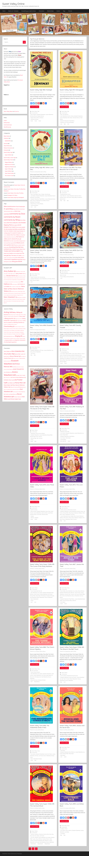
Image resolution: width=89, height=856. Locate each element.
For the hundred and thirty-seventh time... (15, 229)
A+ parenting (8, 209)
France (11, 328)
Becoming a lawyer (13, 314)
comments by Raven (12, 217)
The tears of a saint (16, 255)
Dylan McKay (14, 279)
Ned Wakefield (33, 597)
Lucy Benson (13, 286)
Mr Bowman (21, 387)
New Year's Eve (33, 835)
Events (58, 11)
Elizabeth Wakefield (41, 114)
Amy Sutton (62, 353)
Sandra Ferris (14, 299)
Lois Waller (66, 832)
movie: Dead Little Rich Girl (36, 591)
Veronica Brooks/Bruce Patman (69, 600)
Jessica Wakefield (49, 114)
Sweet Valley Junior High (10, 157)
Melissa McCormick (14, 291)
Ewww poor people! (20, 227)
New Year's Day (50, 834)
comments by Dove (17, 214)
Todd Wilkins (79, 360)
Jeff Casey (41, 350)
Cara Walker (33, 195)
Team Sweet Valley (9, 173)
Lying (13, 332)
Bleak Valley (7, 136)
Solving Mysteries (70, 276)
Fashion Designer (7, 328)
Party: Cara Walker (34, 194)
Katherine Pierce (77, 195)
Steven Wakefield (37, 351)
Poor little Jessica (12, 240)
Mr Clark (64, 275)
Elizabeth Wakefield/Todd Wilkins (67, 120)
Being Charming (34, 680)
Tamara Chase (74, 360)
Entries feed (7, 122)
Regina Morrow (41, 116)
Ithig (10, 332)
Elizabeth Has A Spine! (10, 227)
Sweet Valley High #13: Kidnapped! (71, 90)
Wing (45, 171)
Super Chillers (35, 430)
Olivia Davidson (22, 391)
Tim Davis (72, 514)
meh (61, 124)
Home (3, 11)
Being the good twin (18, 318)
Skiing (24, 336)
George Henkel (20, 279)
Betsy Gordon (33, 511)
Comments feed (8, 124)
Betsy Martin (20, 273)
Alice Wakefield (63, 116)
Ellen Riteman (63, 195)
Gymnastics (21, 328)
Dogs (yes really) (21, 326)
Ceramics (6, 324)
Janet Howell (72, 356)
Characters (41, 11)
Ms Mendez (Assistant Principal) (47, 595)
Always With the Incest (17, 209)
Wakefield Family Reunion (72, 675)
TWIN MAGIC (7, 259)
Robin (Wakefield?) (41, 597)
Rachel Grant (62, 199)
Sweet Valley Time (20, 249)
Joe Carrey (33, 353)
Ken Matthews (67, 358)
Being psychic (10, 318)
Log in (5, 120)
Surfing (17, 338)
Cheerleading (63, 439)
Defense (32, 517)
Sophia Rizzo (13, 394)
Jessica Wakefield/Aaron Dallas (66, 516)
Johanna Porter (44, 512)
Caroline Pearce (46, 839)
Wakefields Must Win (16, 259)
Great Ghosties (20, 231)
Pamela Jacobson (11, 293)
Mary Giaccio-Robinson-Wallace (75, 512)
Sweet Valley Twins (36, 273)
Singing (32, 516)
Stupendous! (37, 681)
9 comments (64, 827)
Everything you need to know (28, 11)
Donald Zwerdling (67, 355)
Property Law (63, 122)
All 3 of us (16, 111)
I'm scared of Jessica (15, 233)
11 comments (34, 192)
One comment (65, 272)
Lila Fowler (69, 197)
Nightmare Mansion (9, 166)
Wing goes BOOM (17, 261)
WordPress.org (7, 127)
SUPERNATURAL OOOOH (10, 249)
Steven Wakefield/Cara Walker (39, 200)
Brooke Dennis (12, 275)
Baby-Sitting (17, 312)
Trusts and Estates (70, 122)
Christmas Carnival (43, 834)
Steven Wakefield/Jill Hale (36, 758)
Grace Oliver (66, 356)
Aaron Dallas (63, 591)
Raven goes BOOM (12, 243)
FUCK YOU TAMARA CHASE (10, 231)
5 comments (34, 508)
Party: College (41, 194)
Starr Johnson (39, 436)
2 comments (34, 348)
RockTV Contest (34, 509)
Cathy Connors (16, 358)
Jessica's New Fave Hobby (13, 234)
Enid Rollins (14, 366)
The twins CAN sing (11, 257)
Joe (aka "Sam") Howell (69, 594)
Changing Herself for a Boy (12, 324)
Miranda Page (33, 436)
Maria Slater (68, 360)
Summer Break (41, 433)
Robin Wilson (19, 297)
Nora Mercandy (16, 391)
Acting (32, 439)
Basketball (6, 314)
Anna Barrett (18, 271)
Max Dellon (70, 117)
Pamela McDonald (18, 293)
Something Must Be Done (16, 247)
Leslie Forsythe (14, 284)
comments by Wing (12, 220)
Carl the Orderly (70, 116)
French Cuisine (15, 328)
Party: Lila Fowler (40, 835)
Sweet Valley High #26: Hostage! (41, 90)
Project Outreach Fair (35, 277)
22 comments (64, 113)
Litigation (36, 517)
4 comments (64, 192)
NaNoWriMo (8, 140)
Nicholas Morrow (33, 116)
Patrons (70, 11)
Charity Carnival (63, 509)
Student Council (13, 338)
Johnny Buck (7, 377)
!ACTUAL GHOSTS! (35, 837)
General (6, 143)
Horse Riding (12, 330)
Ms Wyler (18, 389)
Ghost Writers (7, 145)
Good (32, 120)
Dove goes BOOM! (16, 225)
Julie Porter (50, 512)
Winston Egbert (36, 280)
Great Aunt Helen (72, 677)
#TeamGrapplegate (20, 206)
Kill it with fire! (63, 441)
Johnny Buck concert (71, 509)
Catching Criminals (34, 119)
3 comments (34, 275)
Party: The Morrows (64, 114)
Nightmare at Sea (65, 348)
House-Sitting (63, 276)
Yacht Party (62, 750)
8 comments (64, 430)
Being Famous (34, 203)
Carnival (32, 834)
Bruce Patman (34, 114)
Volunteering (47, 194)
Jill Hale (36, 755)
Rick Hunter (7, 394)
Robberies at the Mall (64, 431)
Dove (42, 92)
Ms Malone (79, 197)
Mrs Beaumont (38, 676)
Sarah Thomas (20, 299)
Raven (72, 171)
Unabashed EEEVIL (9, 340)
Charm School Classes (35, 672)
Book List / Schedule (13, 11)
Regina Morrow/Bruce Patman (37, 117)
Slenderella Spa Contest (65, 194)
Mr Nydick (9, 389)
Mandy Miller (74, 197)
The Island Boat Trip (64, 352)
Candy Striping (40, 203)
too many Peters (20, 257)
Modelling (22, 332)
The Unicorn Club (65, 191)
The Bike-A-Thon (63, 828)
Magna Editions (8, 162)
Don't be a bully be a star (14, 222)
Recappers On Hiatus (12, 195)
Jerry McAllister (78, 356)
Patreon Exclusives (8, 148)
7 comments (64, 350)
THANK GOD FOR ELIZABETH (12, 251)
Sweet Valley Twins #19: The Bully (15, 193)
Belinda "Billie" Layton (70, 353)
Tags (64, 11)
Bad (65, 124)
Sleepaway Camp (34, 433)
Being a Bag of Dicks (20, 314)
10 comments (34, 113)
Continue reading (34, 106)
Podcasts (6, 150)
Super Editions (8, 154)
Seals (13, 336)
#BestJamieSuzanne (9, 206)
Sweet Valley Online (13, 3)
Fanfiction (6, 138)
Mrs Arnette (62, 595)
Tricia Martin (37, 197)
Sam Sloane (10, 299)
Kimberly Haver (63, 197)
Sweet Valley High (35, 111)
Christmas (36, 834)
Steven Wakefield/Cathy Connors (69, 519)
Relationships (50, 11)
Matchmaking (17, 332)
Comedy (16, 326)
